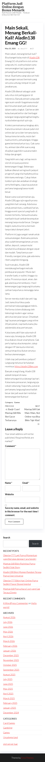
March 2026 (9, 641)
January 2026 (9, 650)
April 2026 (8, 636)
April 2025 (8, 693)
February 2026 (10, 646)
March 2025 (9, 698)
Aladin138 (34, 57)
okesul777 (24, 49)
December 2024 (11, 712)
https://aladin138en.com (26, 366)
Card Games (9, 723)
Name (8, 482)
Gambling (7, 727)
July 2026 (7, 622)
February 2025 (10, 703)
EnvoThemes (27, 757)
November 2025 (11, 660)
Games (17, 402)
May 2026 (8, 631)
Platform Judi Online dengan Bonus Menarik (13, 7)
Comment (10, 446)
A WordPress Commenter (15, 603)
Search (6, 537)
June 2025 (8, 684)
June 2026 (8, 627)
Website (9, 494)
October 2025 (10, 665)
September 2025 (11, 669)
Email (25, 482)
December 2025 (11, 655)
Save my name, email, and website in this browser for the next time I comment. (22, 512)
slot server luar (10, 744)
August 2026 (9, 617)
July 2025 (7, 679)
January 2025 (9, 707)
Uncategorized (10, 737)
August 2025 (9, 674)
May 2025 (8, 688)
